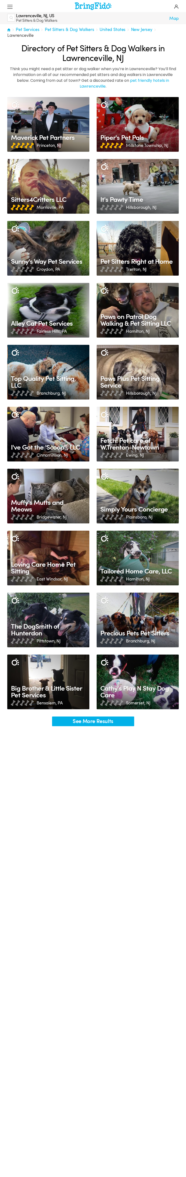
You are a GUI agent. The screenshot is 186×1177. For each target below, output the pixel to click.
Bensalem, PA (50, 703)
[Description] (15, 105)
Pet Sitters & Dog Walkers (69, 29)
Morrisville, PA (50, 207)
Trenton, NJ (136, 269)
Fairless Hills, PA (52, 331)
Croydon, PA (48, 269)
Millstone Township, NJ (147, 145)
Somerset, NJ (138, 703)
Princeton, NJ (49, 145)
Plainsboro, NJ (139, 517)
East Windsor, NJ (52, 579)
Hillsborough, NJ (141, 207)
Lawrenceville (20, 35)
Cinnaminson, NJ (52, 455)
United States (112, 29)
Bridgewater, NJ (52, 517)
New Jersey (141, 29)
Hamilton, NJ (138, 331)
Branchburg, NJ (51, 393)
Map (174, 18)
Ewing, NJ (135, 455)
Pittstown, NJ (49, 641)
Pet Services (27, 29)
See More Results (93, 721)
